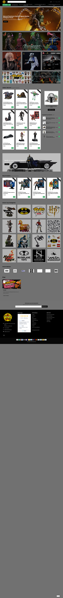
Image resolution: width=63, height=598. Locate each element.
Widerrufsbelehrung (35, 320)
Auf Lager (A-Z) (19, 219)
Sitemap (33, 325)
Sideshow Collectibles (35, 249)
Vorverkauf (4, 219)
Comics (18, 234)
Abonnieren (45, 306)
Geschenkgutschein (15, 4)
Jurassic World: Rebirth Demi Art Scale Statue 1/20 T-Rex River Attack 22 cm (21, 103)
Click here (55, 43)
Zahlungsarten (34, 318)
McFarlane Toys (19, 249)
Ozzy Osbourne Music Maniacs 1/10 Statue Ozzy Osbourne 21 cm (8, 124)
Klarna (33, 321)
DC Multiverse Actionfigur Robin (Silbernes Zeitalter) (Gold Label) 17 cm (53, 193)
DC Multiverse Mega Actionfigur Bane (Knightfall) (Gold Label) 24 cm (39, 193)
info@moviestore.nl (7, 331)
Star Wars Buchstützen (51, 106)
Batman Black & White (50, 219)
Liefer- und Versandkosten (36, 327)
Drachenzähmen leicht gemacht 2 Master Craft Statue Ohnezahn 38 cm (8, 103)
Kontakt (33, 314)
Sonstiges (33, 234)
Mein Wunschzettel (49, 318)
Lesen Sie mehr (6, 295)
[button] (3, 41)
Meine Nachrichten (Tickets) (50, 317)
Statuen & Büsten (4, 234)
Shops (48, 234)
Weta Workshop (49, 249)
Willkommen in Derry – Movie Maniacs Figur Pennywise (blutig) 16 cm (21, 144)
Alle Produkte (48, 321)
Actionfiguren (34, 219)
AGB (32, 317)
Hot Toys (3, 249)
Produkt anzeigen (51, 109)
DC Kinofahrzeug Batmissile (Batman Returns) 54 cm (7, 144)
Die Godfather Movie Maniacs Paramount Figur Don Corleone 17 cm (35, 144)
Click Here (5, 21)
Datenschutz (34, 324)
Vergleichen (48, 320)
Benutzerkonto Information (50, 314)
